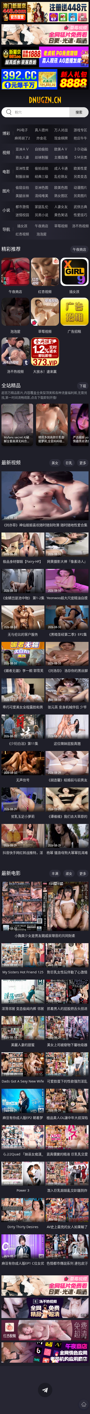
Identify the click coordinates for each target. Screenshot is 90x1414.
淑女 (69, 873)
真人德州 (41, 130)
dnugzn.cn (45, 100)
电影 (6, 171)
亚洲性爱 (22, 168)
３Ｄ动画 (80, 149)
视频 (6, 152)
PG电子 (22, 130)
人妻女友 (61, 206)
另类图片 (80, 195)
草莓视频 (61, 226)
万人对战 (61, 130)
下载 (82, 386)
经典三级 (41, 176)
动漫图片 (80, 187)
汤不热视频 (80, 226)
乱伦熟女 (61, 176)
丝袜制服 (41, 157)
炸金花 (41, 138)
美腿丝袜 (22, 195)
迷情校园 (22, 215)
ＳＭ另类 (80, 157)
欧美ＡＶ (61, 149)
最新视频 (11, 462)
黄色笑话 (61, 215)
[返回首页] (84, 1404)
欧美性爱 (80, 168)
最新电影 (11, 873)
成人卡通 (61, 168)
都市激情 (22, 206)
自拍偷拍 (41, 149)
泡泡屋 (41, 234)
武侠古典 (80, 206)
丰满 (55, 873)
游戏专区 (80, 130)
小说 (6, 210)
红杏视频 (22, 234)
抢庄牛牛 (80, 138)
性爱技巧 (80, 215)
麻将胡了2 (22, 138)
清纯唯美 (41, 195)
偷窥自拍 (22, 187)
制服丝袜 (22, 176)
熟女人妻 (22, 157)
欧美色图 (61, 187)
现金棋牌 (61, 138)
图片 (6, 191)
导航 (6, 229)
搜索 (79, 112)
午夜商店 (41, 226)
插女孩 (22, 226)
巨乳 (69, 463)
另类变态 (80, 176)
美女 (55, 463)
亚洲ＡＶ (22, 149)
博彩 (6, 133)
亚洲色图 (41, 187)
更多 (82, 463)
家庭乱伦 (41, 206)
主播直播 (61, 157)
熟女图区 (61, 195)
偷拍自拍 (41, 168)
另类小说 (41, 215)
